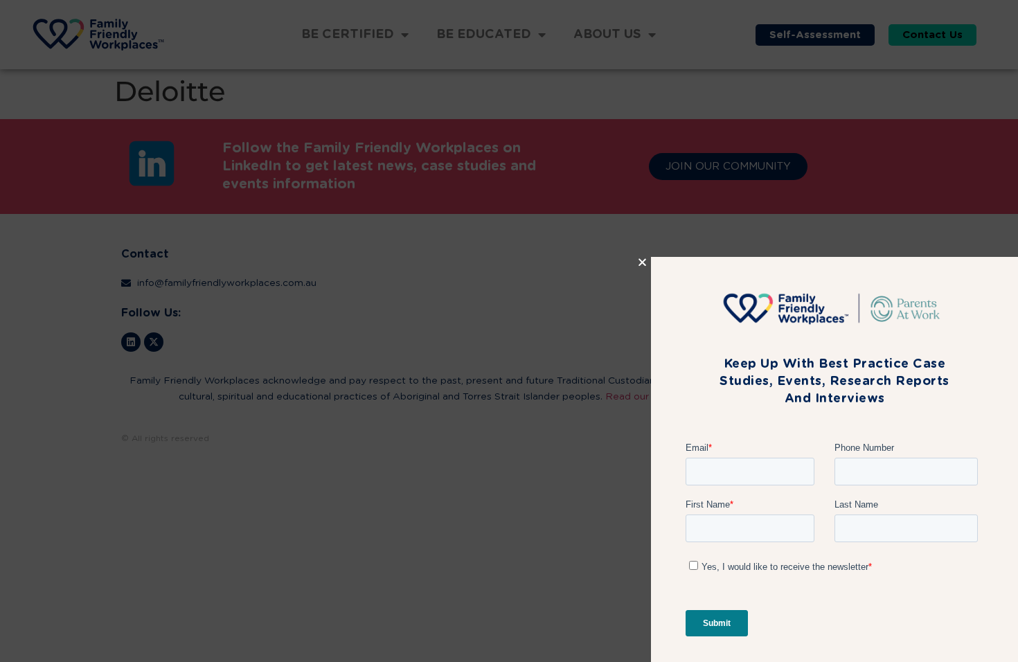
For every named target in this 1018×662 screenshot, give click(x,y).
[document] (509, 331)
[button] (642, 220)
